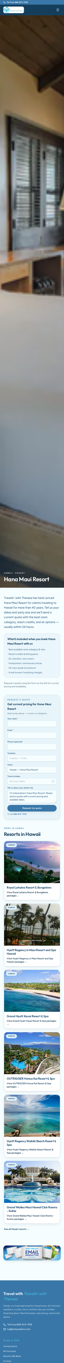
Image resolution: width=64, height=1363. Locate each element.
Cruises (7, 1361)
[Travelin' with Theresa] (13, 10)
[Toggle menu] (58, 10)
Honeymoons (10, 1346)
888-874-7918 (19, 814)
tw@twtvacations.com (19, 1329)
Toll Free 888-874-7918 (17, 2)
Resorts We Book (12, 1356)
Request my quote (32, 808)
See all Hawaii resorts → (16, 1229)
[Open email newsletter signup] (32, 1252)
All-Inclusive (9, 1351)
